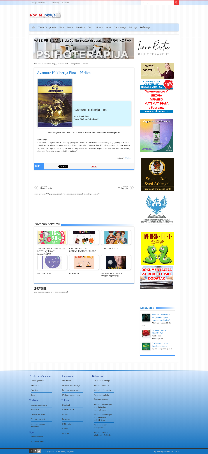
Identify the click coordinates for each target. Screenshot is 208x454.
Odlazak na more (38, 414)
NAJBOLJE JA (44, 273)
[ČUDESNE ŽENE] (116, 244)
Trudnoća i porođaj (47, 27)
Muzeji (65, 414)
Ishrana (99, 27)
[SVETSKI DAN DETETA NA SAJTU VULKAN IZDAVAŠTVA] (52, 244)
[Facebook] (35, 451)
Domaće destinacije (39, 405)
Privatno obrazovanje (71, 390)
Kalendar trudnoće (101, 385)
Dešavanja (145, 27)
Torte (33, 395)
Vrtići (108, 27)
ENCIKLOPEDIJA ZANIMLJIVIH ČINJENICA (82, 249)
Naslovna (38, 64)
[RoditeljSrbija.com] (45, 16)
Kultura (47, 64)
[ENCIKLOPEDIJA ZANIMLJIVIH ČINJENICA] (84, 244)
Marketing (55, 3)
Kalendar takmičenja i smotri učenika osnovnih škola (103, 407)
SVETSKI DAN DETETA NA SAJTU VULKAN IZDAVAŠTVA (51, 251)
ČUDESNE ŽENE (109, 248)
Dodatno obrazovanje (71, 395)
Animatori (35, 385)
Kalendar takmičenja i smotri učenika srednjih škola (103, 417)
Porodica (80, 27)
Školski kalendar (101, 399)
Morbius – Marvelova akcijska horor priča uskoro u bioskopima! (161, 317)
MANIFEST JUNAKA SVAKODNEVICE (111, 274)
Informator (66, 381)
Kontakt (65, 3)
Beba (61, 27)
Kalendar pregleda (101, 395)
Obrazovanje (120, 27)
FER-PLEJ (74, 273)
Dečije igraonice (37, 381)
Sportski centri (37, 437)
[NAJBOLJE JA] (52, 269)
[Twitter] (39, 451)
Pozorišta (66, 419)
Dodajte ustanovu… (39, 3)
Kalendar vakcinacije (102, 390)
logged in (48, 292)
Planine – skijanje (38, 419)
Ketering (34, 390)
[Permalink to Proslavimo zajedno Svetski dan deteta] (146, 350)
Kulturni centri (68, 410)
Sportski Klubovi (38, 441)
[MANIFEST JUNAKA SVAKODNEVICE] (116, 269)
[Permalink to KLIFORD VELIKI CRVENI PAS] (146, 337)
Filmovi (65, 433)
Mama (70, 27)
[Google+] (31, 451)
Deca (90, 27)
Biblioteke (66, 424)
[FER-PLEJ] (84, 269)
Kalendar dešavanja (102, 381)
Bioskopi (66, 405)
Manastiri (35, 410)
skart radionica (172, 451)
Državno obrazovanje (71, 385)
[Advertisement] (17, 68)
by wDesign (159, 451)
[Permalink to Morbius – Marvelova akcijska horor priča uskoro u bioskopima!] (146, 321)
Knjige (54, 64)
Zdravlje (133, 27)
